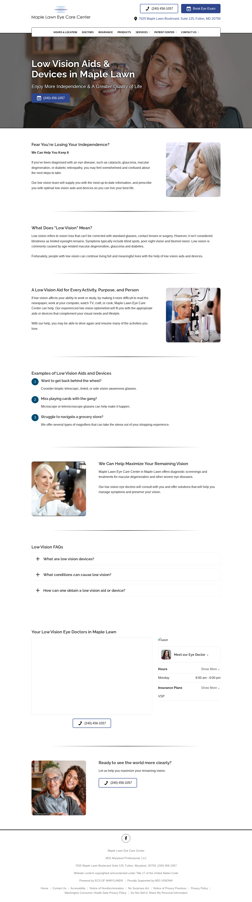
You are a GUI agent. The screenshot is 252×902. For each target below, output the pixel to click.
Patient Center (164, 32)
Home (44, 888)
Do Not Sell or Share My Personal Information (159, 892)
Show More (209, 669)
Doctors (88, 32)
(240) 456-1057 (167, 865)
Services (142, 32)
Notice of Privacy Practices (169, 888)
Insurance (105, 32)
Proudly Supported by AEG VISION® (150, 880)
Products (124, 32)
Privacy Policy (199, 888)
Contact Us (188, 32)
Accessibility (77, 888)
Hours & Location (65, 32)
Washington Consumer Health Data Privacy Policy (95, 892)
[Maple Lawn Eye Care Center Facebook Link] (126, 838)
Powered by (101, 880)
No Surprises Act (138, 888)
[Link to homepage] (71, 12)
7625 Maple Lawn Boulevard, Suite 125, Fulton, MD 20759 (179, 18)
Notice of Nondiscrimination (107, 888)
